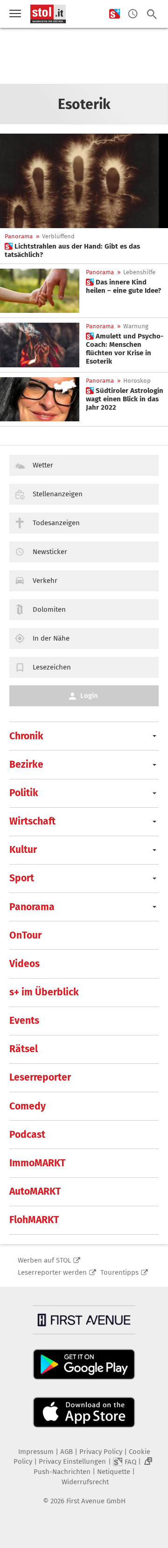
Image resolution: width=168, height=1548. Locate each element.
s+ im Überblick (44, 992)
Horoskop (137, 380)
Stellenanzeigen (58, 494)
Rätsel (23, 1049)
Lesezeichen (52, 667)
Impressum (36, 1451)
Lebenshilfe (139, 272)
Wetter (43, 465)
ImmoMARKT (37, 1163)
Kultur (23, 850)
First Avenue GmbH (96, 1501)
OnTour (25, 935)
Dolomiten (49, 609)
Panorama (19, 236)
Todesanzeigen (56, 523)
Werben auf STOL (44, 1260)
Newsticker (50, 552)
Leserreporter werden (52, 1272)
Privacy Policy (100, 1451)
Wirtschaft (32, 821)
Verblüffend (58, 236)
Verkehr (45, 580)
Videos (24, 964)
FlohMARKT (34, 1220)
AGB (66, 1451)
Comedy (27, 1106)
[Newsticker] (132, 14)
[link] (84, 250)
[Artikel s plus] (84, 181)
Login (89, 695)
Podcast (27, 1135)
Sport (21, 878)
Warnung (135, 326)
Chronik (26, 736)
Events (24, 1020)
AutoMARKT (35, 1191)
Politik (23, 793)
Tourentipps (119, 1272)
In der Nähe (51, 638)
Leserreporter (40, 1077)
